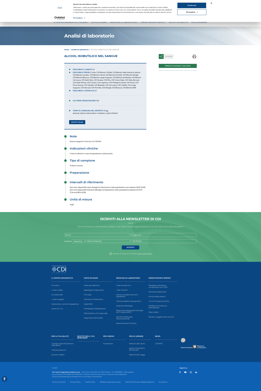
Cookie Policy (90, 382)
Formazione (108, 344)
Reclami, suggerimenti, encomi (161, 317)
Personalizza (77, 18)
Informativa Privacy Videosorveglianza (139, 382)
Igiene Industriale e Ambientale (137, 349)
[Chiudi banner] (211, 3)
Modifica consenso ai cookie (110, 382)
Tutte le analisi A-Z (123, 285)
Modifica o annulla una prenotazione (158, 307)
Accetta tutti (191, 5)
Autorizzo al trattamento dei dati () (132, 254)
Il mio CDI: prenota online (159, 301)
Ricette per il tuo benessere (86, 337)
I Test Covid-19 (121, 290)
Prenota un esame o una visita (178, 66)
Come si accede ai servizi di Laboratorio (127, 296)
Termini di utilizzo (59, 382)
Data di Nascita (94, 241)
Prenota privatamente (157, 292)
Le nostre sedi (57, 295)
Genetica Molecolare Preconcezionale (124, 318)
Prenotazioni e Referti (160, 278)
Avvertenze (163, 382)
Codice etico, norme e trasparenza (65, 304)
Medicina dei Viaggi (137, 355)
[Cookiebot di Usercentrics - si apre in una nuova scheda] (60, 17)
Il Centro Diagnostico (62, 278)
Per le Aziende (136, 336)
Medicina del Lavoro (137, 344)
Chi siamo (55, 285)
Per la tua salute (60, 336)
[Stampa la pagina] (194, 56)
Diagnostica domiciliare (93, 318)
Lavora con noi (57, 309)
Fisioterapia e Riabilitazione (95, 309)
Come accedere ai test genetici (128, 301)
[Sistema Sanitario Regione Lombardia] (193, 347)
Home (66, 50)
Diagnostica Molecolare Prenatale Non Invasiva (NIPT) (129, 311)
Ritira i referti (154, 312)
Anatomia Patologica (124, 306)
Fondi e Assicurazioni (157, 297)
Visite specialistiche (92, 285)
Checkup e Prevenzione (93, 299)
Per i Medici (108, 336)
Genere (67, 241)
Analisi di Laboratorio (80, 50)
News (157, 336)
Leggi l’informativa (144, 254)
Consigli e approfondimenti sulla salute (62, 344)
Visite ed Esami (91, 278)
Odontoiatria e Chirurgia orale (95, 313)
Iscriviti (130, 247)
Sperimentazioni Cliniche (126, 323)
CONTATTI (159, 344)
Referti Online (77, 122)
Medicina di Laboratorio (128, 278)
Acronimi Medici (58, 355)
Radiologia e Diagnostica (94, 290)
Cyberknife (88, 304)
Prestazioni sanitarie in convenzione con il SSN (158, 286)
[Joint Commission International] (183, 340)
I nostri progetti (57, 299)
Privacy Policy (75, 382)
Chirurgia (87, 295)
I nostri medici (57, 290)
